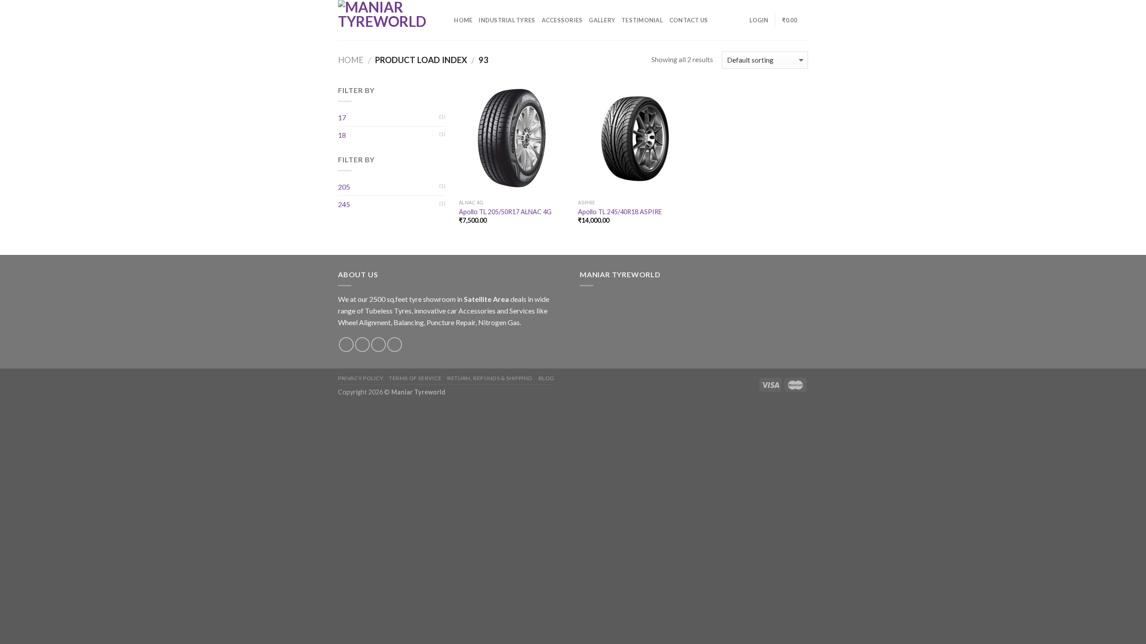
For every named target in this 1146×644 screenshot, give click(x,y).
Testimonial (642, 20)
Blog (547, 378)
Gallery (602, 20)
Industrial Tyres (507, 20)
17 (342, 117)
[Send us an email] (378, 344)
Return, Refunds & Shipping (490, 378)
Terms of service (415, 378)
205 (344, 186)
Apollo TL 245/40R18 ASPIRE (620, 212)
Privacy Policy (361, 378)
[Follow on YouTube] (394, 344)
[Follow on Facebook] (346, 344)
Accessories (562, 20)
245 (344, 204)
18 (342, 135)
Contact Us (688, 20)
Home (463, 20)
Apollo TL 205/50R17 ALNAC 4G (505, 212)
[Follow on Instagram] (362, 344)
